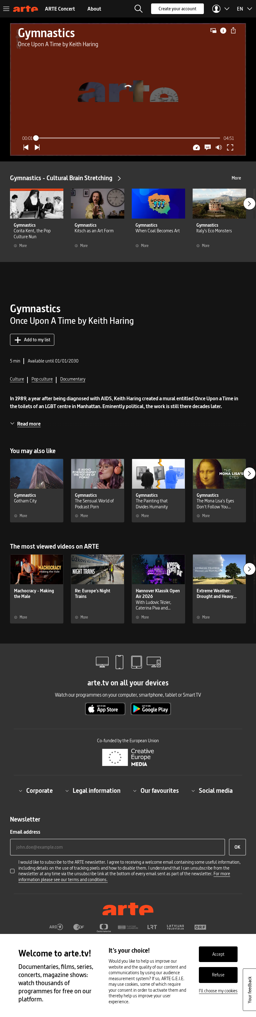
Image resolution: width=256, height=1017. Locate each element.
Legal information (97, 791)
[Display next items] (249, 203)
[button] (138, 9)
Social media (216, 791)
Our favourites (159, 791)
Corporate (39, 791)
